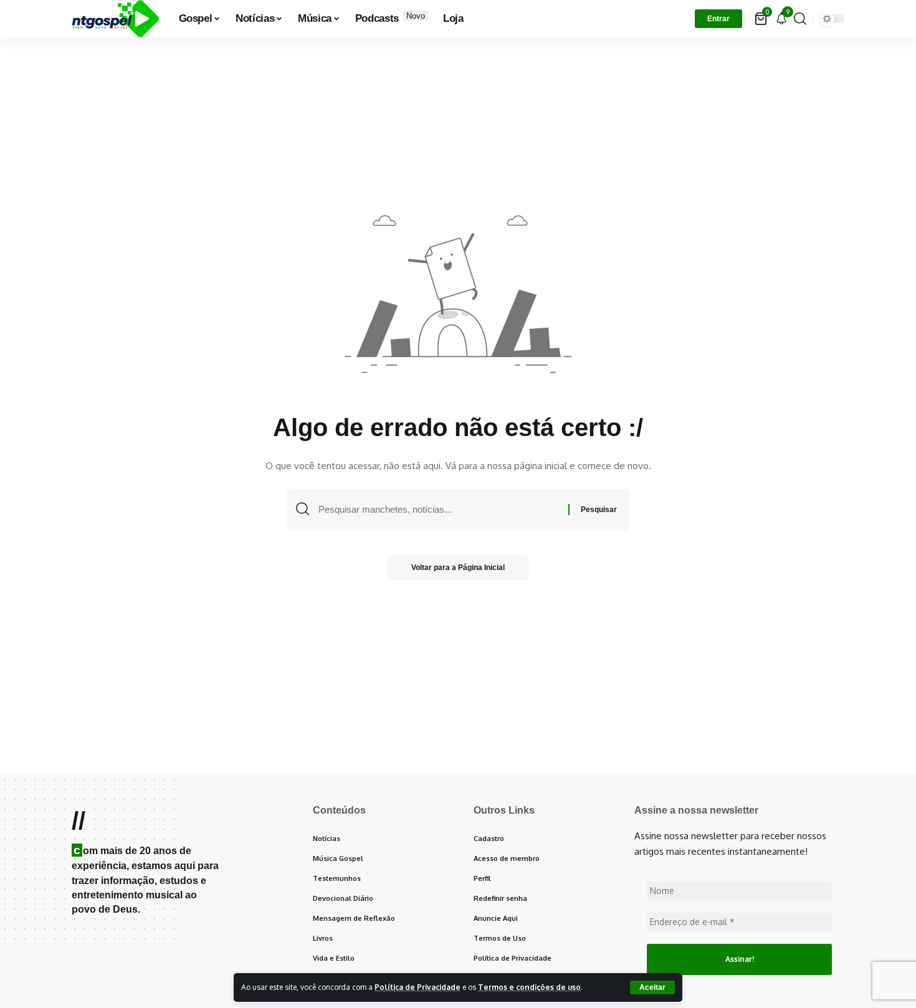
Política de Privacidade (417, 987)
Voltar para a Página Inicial (458, 567)
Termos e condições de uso (529, 987)
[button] (652, 987)
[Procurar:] (438, 509)
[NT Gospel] (115, 18)
